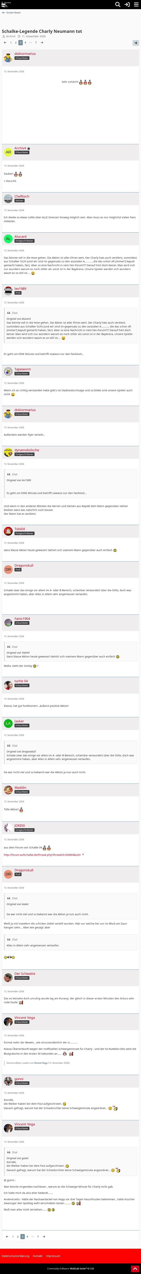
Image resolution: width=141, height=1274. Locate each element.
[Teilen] (136, 43)
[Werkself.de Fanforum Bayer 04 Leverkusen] (6, 4)
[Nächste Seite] (42, 42)
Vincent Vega (40, 1063)
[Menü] (136, 4)
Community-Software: (70, 1268)
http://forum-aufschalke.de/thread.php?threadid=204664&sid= (42, 854)
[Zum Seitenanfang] (135, 1269)
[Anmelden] (127, 4)
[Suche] (118, 4)
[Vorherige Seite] (5, 42)
